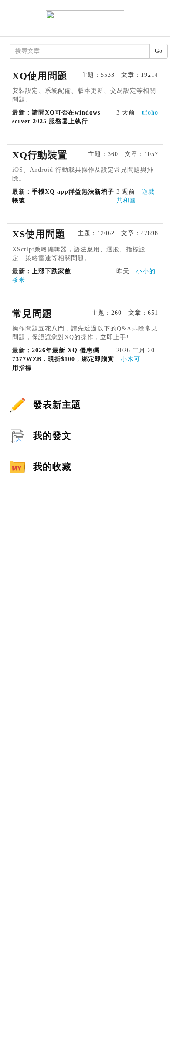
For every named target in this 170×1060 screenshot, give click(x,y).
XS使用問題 (38, 234)
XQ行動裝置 (40, 154)
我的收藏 (52, 467)
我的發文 (52, 436)
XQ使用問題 (40, 75)
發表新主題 (57, 405)
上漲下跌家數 (53, 271)
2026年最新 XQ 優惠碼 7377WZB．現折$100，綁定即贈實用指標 (63, 359)
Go (158, 51)
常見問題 (32, 313)
